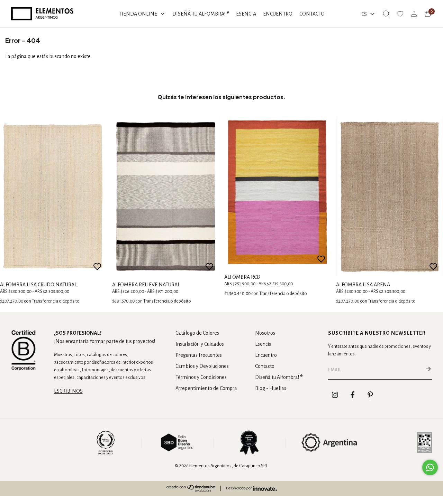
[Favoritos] (400, 14)
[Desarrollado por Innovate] (251, 488)
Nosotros (265, 333)
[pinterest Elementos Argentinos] (370, 395)
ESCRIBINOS (68, 391)
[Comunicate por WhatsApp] (430, 467)
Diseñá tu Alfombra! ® (279, 377)
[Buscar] (386, 14)
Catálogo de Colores (197, 333)
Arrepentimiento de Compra (206, 388)
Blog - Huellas (270, 388)
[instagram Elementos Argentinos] (335, 395)
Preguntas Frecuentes (198, 355)
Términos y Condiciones (201, 377)
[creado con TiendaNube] (190, 488)
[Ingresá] (414, 14)
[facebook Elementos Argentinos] (353, 395)
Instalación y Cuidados (199, 344)
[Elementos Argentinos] (42, 13)
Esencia (263, 344)
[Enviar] (428, 369)
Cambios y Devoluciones (202, 366)
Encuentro (266, 355)
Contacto (264, 366)
